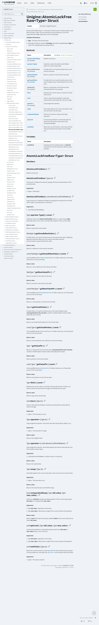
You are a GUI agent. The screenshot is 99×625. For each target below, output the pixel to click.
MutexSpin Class (13, 138)
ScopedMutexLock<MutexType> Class (16, 151)
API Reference (7, 40)
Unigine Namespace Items (14, 208)
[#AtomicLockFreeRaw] (49, 169)
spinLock (30, 120)
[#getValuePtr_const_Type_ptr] (56, 364)
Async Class (10, 48)
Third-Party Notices (9, 256)
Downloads (41, 3)
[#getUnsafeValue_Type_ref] (51, 307)
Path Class (9, 166)
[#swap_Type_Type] (45, 469)
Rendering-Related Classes (12, 238)
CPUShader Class (13, 110)
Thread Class (12, 105)
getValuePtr (31, 87)
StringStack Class (11, 193)
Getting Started (8, 18)
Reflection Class (11, 177)
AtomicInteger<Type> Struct (16, 123)
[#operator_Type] (53, 215)
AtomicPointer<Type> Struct (16, 125)
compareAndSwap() (42, 531)
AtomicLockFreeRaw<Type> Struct (16, 129)
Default (63, 55)
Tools (5, 31)
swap (29, 109)
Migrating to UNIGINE (9, 20)
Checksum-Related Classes (14, 59)
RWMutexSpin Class (14, 149)
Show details (69, 55)
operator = (30, 103)
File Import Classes (12, 86)
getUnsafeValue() (46, 331)
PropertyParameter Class (13, 173)
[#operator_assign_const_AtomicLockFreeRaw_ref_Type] (67, 443)
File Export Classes (12, 88)
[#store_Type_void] (45, 401)
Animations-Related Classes (12, 42)
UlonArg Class (10, 201)
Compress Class (11, 62)
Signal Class (10, 57)
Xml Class (9, 212)
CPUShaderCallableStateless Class (16, 114)
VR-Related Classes (10, 241)
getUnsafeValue (32, 80)
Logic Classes (10, 101)
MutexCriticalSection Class (15, 136)
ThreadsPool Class (13, 107)
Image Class (10, 90)
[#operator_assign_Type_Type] (49, 419)
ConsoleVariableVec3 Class (14, 73)
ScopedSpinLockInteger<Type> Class (16, 158)
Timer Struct (10, 197)
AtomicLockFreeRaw (33, 58)
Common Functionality (11, 46)
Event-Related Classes (12, 55)
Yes (84, 621)
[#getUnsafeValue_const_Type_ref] (60, 327)
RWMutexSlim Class (14, 147)
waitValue (30, 127)
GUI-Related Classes (10, 223)
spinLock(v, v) (51, 552)
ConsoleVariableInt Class (13, 66)
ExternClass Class (11, 81)
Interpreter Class (11, 94)
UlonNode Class (11, 206)
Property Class (10, 171)
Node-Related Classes (11, 227)
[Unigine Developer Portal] (8, 3)
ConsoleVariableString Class (14, 68)
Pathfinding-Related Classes (12, 232)
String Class (10, 186)
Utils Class (9, 210)
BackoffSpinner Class (14, 160)
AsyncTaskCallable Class (15, 121)
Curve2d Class (10, 77)
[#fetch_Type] (44, 382)
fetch (29, 93)
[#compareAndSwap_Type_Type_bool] (39, 495)
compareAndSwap (33, 114)
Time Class (10, 195)
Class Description (83, 21)
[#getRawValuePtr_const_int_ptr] (64, 288)
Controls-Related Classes (11, 217)
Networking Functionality (11, 230)
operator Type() (32, 64)
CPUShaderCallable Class (15, 112)
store (29, 98)
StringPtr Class (11, 190)
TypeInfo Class (11, 199)
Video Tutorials (8, 22)
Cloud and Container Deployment (12, 249)
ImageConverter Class (12, 92)
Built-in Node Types (9, 33)
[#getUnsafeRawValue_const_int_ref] (68, 254)
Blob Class (9, 51)
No (91, 621)
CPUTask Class (12, 116)
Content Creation (8, 247)
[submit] (22, 14)
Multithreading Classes (13, 103)
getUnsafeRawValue (33, 69)
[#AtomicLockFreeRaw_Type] (55, 178)
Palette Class (10, 164)
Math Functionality (10, 225)
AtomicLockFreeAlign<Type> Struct (16, 127)
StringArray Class (11, 188)
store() (69, 423)
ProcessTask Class (13, 118)
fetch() (37, 221)
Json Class (9, 97)
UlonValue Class (11, 203)
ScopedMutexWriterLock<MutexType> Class (16, 155)
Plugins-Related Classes (11, 236)
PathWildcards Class (12, 169)
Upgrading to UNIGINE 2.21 (11, 251)
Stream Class (10, 184)
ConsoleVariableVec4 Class (14, 75)
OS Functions (10, 162)
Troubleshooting (8, 254)
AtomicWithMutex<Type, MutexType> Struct (16, 131)
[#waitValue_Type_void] (49, 546)
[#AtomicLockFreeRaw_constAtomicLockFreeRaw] (73, 196)
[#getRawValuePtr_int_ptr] (54, 272)
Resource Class (11, 182)
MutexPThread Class (14, 140)
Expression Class (11, 79)
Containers (8, 44)
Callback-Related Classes (13, 53)
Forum (19, 3)
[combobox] (86, 3)
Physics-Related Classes (11, 234)
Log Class (9, 99)
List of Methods (82, 19)
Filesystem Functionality (11, 221)
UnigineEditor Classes (11, 243)
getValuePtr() (45, 368)
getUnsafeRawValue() (47, 258)
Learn (32, 3)
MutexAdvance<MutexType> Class (16, 142)
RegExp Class (10, 179)
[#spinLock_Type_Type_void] (70, 525)
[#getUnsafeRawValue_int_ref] (58, 233)
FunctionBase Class (12, 83)
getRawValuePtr (32, 75)
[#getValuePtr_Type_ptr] (47, 346)
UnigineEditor (7, 29)
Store (49, 3)
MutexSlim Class (13, 134)
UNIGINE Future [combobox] (8, 9)
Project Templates (8, 35)
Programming (7, 38)
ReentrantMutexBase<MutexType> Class (16, 145)
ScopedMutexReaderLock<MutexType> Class (16, 153)
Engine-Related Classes (11, 219)
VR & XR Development (9, 245)
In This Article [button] (84, 14)
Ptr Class (9, 175)
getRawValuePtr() (46, 292)
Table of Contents (8, 258)
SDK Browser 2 (8, 27)
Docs (25, 3)
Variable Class (10, 214)
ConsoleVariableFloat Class (14, 64)
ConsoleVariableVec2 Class (14, 70)
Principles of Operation (10, 24)
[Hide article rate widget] (95, 618)
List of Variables (82, 17)
